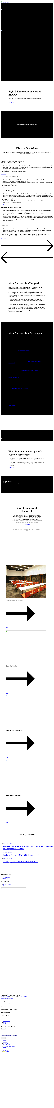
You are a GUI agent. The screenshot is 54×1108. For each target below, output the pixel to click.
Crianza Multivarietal (14, 377)
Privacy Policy (6, 1022)
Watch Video (12, 467)
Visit (7, 627)
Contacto (5, 878)
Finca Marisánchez (8, 1045)
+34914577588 (23, 996)
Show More (11, 314)
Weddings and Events (9, 1046)
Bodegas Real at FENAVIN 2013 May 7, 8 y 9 (21, 855)
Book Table (27, 524)
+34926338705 (5, 996)
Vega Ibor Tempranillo (23, 350)
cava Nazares (12, 405)
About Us (5, 1043)
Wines (5, 1042)
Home (4, 1040)
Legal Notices (6, 1021)
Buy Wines (11, 102)
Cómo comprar (7, 884)
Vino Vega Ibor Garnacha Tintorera (29, 370)
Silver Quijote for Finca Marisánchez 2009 (20, 862)
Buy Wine (3, 174)
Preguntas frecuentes (8, 885)
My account (6, 1050)
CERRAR (3, 1038)
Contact (5, 1047)
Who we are (6, 877)
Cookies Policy (7, 1023)
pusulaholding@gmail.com (7, 998)
